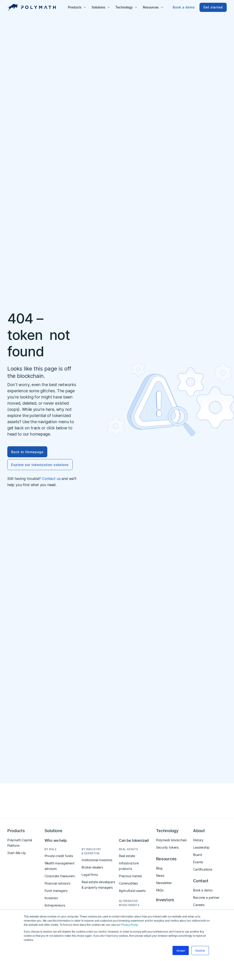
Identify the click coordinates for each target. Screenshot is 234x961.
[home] (31, 7)
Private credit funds (59, 856)
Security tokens (167, 847)
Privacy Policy (129, 924)
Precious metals (130, 876)
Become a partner (206, 897)
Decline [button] (200, 950)
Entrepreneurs (55, 905)
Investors (51, 898)
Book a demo (184, 7)
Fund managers (56, 891)
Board (197, 855)
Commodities (128, 883)
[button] (77, 7)
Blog (159, 868)
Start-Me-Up (16, 853)
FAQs (160, 890)
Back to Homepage (27, 452)
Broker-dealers (92, 867)
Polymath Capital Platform (19, 842)
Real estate (127, 856)
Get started (213, 7)
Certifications (202, 869)
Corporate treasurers (60, 876)
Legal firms (90, 875)
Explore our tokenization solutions (40, 465)
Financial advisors (57, 883)
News (160, 875)
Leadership (201, 847)
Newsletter (164, 883)
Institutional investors (97, 860)
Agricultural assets (132, 891)
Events (198, 862)
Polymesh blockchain (171, 840)
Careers (199, 905)
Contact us (51, 478)
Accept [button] (180, 950)
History (198, 840)
